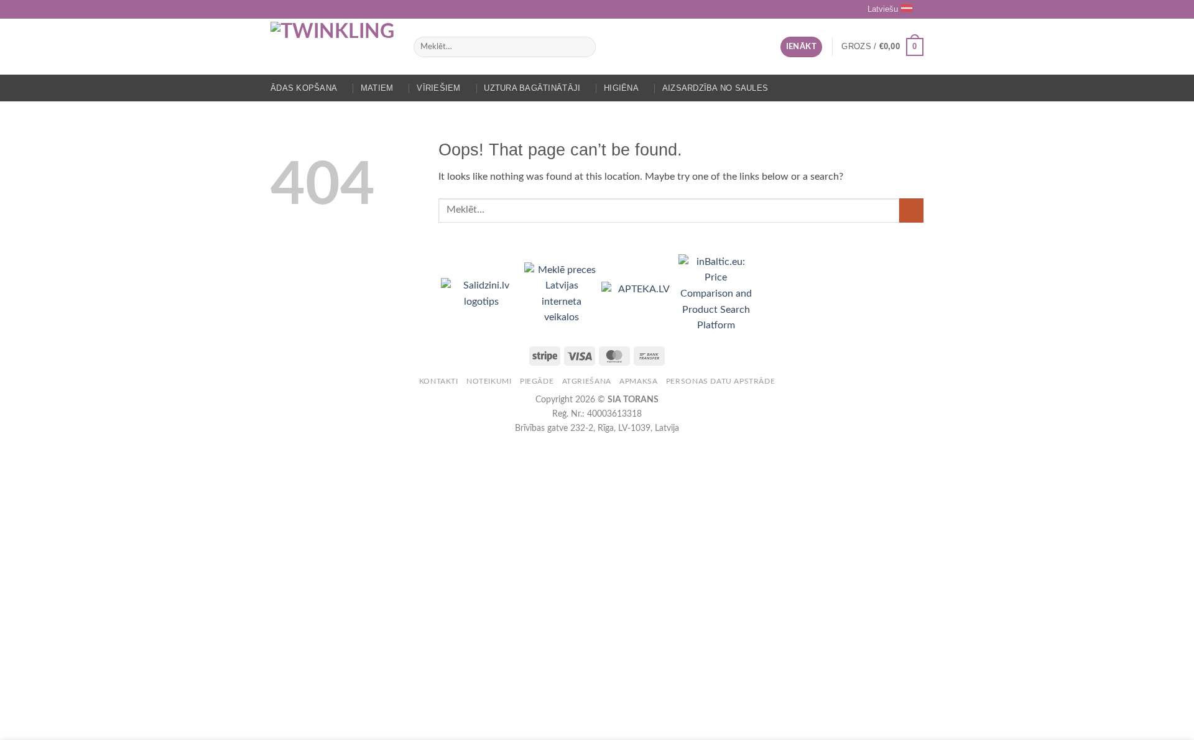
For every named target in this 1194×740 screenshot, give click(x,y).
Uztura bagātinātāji (532, 88)
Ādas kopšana (304, 88)
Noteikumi (489, 381)
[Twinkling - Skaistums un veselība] (333, 47)
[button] (801, 47)
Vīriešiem (438, 88)
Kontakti (438, 381)
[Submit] (583, 47)
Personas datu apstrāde (720, 381)
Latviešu (883, 9)
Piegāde (536, 381)
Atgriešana (586, 381)
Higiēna (621, 88)
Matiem (377, 88)
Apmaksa (638, 381)
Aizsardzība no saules (715, 88)
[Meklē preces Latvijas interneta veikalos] (562, 293)
